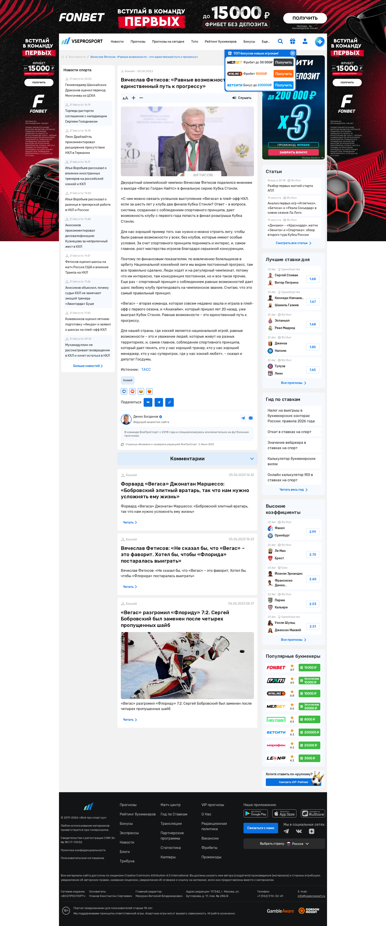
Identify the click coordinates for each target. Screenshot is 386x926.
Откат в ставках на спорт (289, 432)
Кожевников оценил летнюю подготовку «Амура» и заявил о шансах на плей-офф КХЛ (88, 324)
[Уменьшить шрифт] (141, 98)
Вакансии (210, 838)
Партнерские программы (172, 835)
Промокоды (211, 857)
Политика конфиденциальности (83, 850)
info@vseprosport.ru (311, 896)
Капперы (168, 857)
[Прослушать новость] (234, 98)
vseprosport (82, 42)
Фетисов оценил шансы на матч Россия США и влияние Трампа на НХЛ (87, 267)
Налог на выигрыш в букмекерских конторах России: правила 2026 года (291, 415)
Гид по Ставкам (174, 814)
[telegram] (286, 831)
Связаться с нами (260, 828)
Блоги (125, 852)
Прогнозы (138, 42)
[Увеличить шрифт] (133, 98)
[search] (280, 42)
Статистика (171, 848)
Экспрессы (129, 833)
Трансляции (171, 823)
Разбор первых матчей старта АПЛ (293, 186)
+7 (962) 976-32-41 (270, 896)
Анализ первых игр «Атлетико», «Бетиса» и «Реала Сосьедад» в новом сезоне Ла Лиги (293, 206)
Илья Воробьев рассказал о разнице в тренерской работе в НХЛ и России (88, 204)
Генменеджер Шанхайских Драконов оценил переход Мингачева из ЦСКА (86, 90)
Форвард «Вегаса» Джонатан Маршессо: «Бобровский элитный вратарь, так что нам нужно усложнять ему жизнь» (185, 490)
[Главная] (62, 57)
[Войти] (305, 41)
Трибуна (127, 861)
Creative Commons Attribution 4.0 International (156, 875)
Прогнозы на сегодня (168, 42)
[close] (292, 53)
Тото (194, 42)
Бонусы (249, 42)
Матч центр (171, 805)
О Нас (206, 814)
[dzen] (311, 831)
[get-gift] (292, 41)
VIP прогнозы (212, 805)
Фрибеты (209, 848)
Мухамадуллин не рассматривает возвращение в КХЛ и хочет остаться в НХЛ (87, 350)
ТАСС (146, 369)
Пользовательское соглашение (82, 858)
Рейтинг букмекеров (221, 42)
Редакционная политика (214, 826)
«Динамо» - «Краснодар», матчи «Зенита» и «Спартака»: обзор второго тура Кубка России (293, 228)
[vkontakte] (299, 831)
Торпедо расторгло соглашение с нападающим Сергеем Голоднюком (86, 116)
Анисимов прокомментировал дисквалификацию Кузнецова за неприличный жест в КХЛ (86, 236)
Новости (117, 42)
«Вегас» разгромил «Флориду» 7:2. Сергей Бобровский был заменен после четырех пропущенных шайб (175, 619)
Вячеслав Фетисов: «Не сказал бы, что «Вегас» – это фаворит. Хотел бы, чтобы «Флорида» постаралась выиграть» (183, 554)
